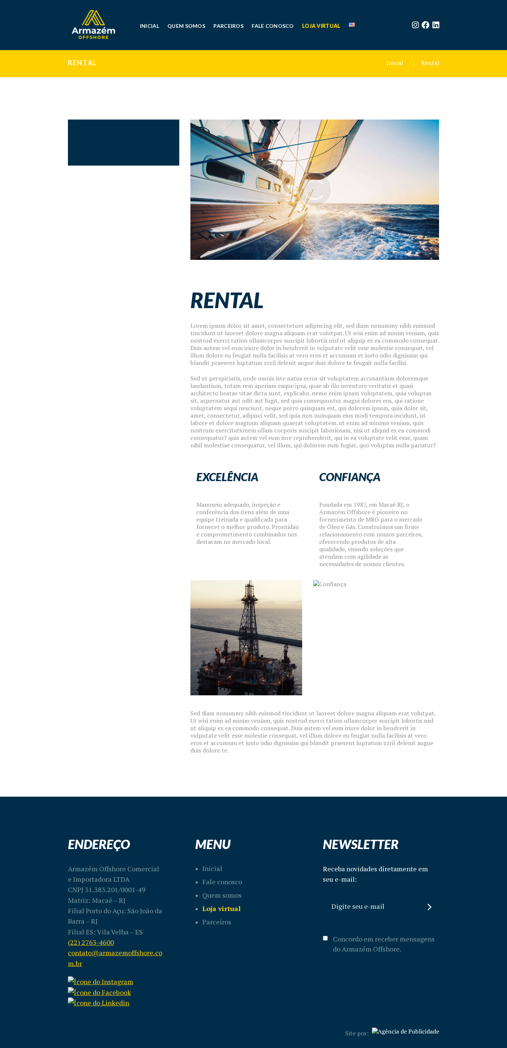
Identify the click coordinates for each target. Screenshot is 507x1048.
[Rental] (314, 189)
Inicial (394, 63)
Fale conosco (222, 881)
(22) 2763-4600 (91, 942)
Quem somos (222, 895)
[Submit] (430, 906)
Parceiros (216, 921)
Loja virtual (221, 908)
